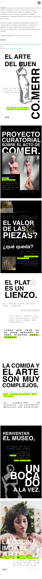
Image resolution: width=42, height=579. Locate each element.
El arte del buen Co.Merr (14, 48)
